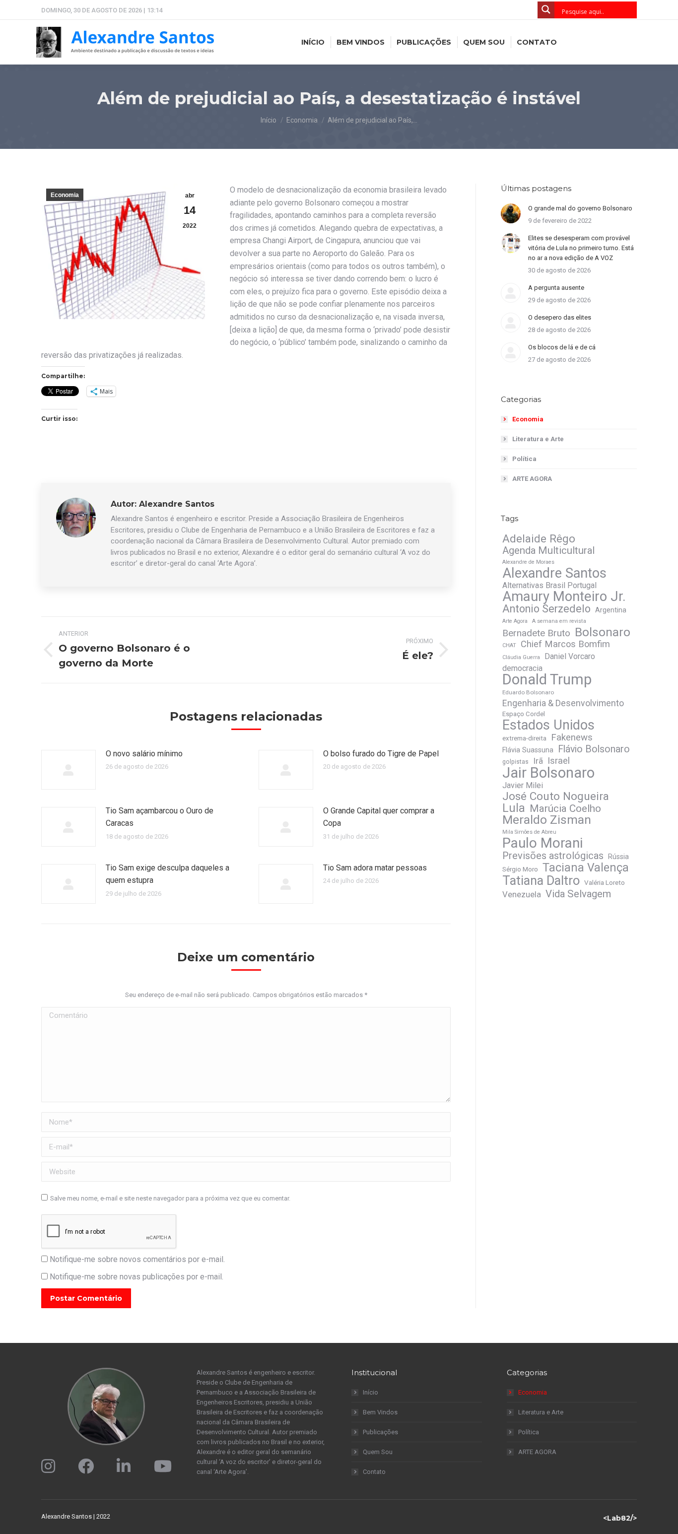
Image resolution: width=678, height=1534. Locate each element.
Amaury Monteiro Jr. (564, 596)
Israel (558, 761)
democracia (522, 668)
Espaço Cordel (523, 714)
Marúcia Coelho (565, 808)
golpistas (515, 761)
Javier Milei (522, 785)
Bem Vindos (380, 1412)
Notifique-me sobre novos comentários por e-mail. (137, 1259)
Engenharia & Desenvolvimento (563, 703)
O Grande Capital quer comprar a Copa (378, 817)
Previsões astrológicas (553, 856)
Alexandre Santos (554, 573)
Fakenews (572, 737)
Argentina (610, 610)
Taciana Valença (585, 867)
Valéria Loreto (604, 882)
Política (524, 459)
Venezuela (521, 894)
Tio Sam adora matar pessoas (375, 867)
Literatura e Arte (538, 439)
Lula (513, 808)
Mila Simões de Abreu (529, 832)
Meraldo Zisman (546, 820)
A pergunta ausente (556, 287)
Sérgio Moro (520, 869)
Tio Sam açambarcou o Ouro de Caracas (159, 817)
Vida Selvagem (578, 894)
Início (370, 1392)
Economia (65, 195)
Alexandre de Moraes (528, 562)
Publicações (380, 1432)
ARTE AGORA (532, 478)
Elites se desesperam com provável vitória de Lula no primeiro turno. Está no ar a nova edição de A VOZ (581, 248)
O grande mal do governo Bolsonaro (580, 208)
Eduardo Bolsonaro (528, 692)
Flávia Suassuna (527, 750)
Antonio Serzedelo (546, 609)
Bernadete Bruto (536, 633)
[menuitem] (313, 42)
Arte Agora (515, 621)
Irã (538, 761)
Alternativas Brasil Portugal (549, 585)
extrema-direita (524, 738)
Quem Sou (378, 1452)
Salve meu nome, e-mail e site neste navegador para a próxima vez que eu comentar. (170, 1198)
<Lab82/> (620, 1518)
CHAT (509, 645)
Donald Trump (547, 679)
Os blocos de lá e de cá (562, 347)
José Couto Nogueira (555, 796)
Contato (374, 1471)
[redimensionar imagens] (68, 770)
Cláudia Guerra (521, 657)
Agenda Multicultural (548, 550)
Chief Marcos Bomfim (565, 644)
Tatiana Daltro (541, 880)
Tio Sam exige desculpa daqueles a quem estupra (167, 874)
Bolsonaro (602, 632)
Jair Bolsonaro (548, 773)
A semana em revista (559, 621)
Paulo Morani (542, 843)
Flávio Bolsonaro (594, 749)
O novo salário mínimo (144, 753)
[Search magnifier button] (546, 9)
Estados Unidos (548, 725)
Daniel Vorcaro (569, 656)
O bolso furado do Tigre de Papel (381, 753)
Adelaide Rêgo (538, 538)
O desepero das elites (559, 317)
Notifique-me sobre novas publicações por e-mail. (136, 1276)
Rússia (618, 857)
